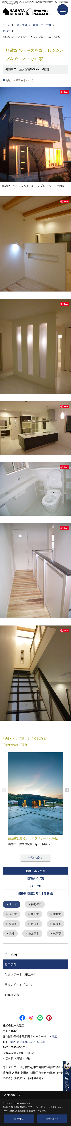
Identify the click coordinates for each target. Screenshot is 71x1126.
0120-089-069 (18, 1041)
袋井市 (57, 914)
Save (66, 92)
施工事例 (10, 964)
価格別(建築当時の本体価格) (35, 893)
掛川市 (35, 914)
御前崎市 (36, 904)
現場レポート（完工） (19, 985)
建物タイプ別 (35, 878)
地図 (54, 1036)
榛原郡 (57, 933)
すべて (13, 904)
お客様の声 (12, 995)
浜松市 (35, 923)
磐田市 (13, 923)
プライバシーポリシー (38, 1107)
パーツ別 (35, 886)
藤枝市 (57, 923)
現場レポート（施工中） (21, 974)
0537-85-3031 (37, 1041)
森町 (11, 933)
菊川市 (13, 914)
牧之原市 (34, 933)
